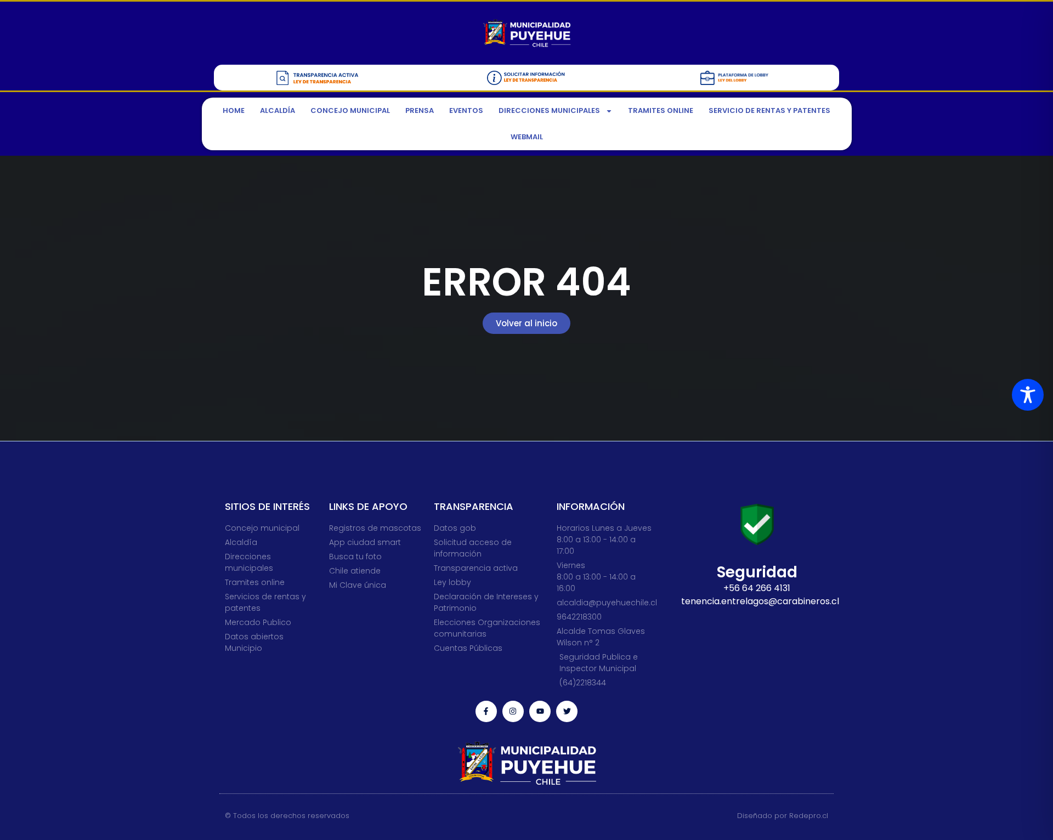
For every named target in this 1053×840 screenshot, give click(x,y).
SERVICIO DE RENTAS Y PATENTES (769, 110)
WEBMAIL (527, 137)
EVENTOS (466, 110)
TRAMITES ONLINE (660, 110)
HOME (234, 110)
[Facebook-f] (486, 711)
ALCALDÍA (277, 110)
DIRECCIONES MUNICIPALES (549, 110)
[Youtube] (540, 711)
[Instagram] (513, 711)
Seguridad (757, 572)
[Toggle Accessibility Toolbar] (1028, 395)
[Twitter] (567, 711)
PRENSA (419, 110)
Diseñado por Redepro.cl (782, 815)
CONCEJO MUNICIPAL (350, 110)
